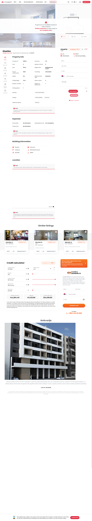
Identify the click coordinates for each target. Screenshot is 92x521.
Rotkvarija (46, 320)
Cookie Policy (26, 518)
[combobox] (76, 76)
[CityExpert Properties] (7, 2)
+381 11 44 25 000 (75, 313)
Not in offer (74, 95)
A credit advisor (67, 276)
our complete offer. (46, 30)
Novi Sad (9, 53)
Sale (20, 2)
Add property (53, 2)
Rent (15, 2)
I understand (74, 517)
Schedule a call (74, 305)
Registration (86, 2)
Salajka (5, 53)
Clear (26, 268)
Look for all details (46, 387)
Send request (73, 91)
